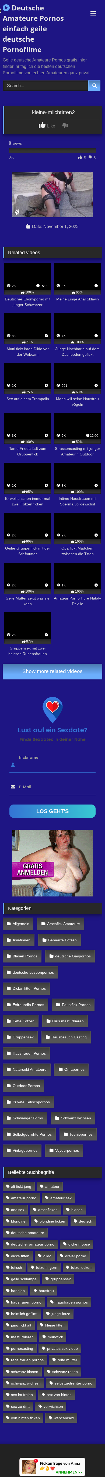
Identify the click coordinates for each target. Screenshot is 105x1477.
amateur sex (61, 1198)
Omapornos (74, 1069)
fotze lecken (81, 1267)
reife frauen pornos (27, 1360)
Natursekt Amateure (30, 1069)
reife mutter (67, 1360)
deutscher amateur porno (32, 1244)
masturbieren (22, 1337)
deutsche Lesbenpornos (33, 972)
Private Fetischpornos (31, 1102)
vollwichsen (53, 1406)
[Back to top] (88, 1461)
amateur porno (23, 1198)
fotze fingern (46, 1267)
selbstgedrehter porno (73, 1383)
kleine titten (55, 1325)
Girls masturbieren (68, 1021)
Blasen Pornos (25, 956)
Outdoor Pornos (26, 1086)
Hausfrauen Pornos (29, 1053)
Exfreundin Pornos (28, 1005)
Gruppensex (23, 1037)
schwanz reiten (65, 1372)
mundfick (55, 1337)
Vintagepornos (25, 1150)
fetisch (16, 1267)
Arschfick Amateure (63, 924)
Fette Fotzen (23, 1021)
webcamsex (64, 1418)
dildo (47, 1256)
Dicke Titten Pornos (29, 988)
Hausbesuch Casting (69, 1037)
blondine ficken (52, 1221)
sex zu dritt (20, 1406)
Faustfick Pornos (76, 1005)
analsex (17, 1210)
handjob (18, 1291)
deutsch (85, 1221)
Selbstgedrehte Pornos (32, 1134)
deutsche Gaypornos (73, 956)
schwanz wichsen (26, 1383)
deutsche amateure (27, 1233)
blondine (18, 1221)
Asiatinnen (21, 940)
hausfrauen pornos (71, 1302)
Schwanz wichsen (76, 1118)
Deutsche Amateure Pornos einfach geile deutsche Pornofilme (33, 28)
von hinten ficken (25, 1418)
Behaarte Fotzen (62, 940)
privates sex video (62, 1348)
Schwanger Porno (28, 1118)
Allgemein (21, 924)
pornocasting (22, 1348)
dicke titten (20, 1256)
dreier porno (75, 1256)
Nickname (28, 757)
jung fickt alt (21, 1325)
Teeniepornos (81, 1134)
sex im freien (22, 1395)
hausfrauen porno (26, 1302)
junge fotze (60, 1314)
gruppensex (61, 1279)
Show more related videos (52, 671)
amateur (52, 1186)
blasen (77, 1210)
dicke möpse (79, 1244)
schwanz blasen (24, 1372)
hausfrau (46, 1291)
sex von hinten (59, 1395)
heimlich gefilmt (24, 1314)
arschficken (48, 1210)
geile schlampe (24, 1279)
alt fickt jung (21, 1186)
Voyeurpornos (67, 1150)
